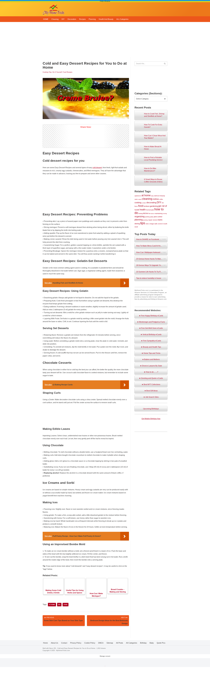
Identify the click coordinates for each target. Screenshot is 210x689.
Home (45, 643)
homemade (150, 210)
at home (52, 604)
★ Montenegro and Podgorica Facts (151, 322)
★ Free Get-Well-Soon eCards (151, 328)
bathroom (157, 195)
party (151, 217)
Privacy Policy (75, 643)
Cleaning (55, 19)
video (147, 223)
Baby (152, 643)
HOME (45, 19)
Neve (51, 648)
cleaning (147, 198)
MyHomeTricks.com (63, 650)
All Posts (119, 643)
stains (160, 220)
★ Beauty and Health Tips (151, 347)
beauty (162, 196)
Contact (64, 643)
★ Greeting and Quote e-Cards (151, 378)
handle (137, 210)
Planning (92, 19)
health (143, 209)
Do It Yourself (57, 72)
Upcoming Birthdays (151, 409)
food (65, 604)
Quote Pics (161, 643)
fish (163, 202)
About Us (54, 643)
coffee (161, 199)
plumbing (145, 220)
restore (155, 220)
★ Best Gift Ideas (151, 391)
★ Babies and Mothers (151, 359)
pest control (158, 217)
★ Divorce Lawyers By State (151, 366)
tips (142, 223)
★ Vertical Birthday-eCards (151, 334)
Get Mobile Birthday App (151, 419)
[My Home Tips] (53, 9)
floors (136, 206)
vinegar (151, 224)
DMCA (100, 643)
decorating (151, 202)
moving (165, 213)
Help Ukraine (105, 1)
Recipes (82, 19)
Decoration (72, 19)
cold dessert (97, 167)
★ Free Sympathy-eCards (151, 341)
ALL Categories (122, 19)
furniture (146, 206)
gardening (154, 206)
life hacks (151, 213)
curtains (144, 202)
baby (152, 195)
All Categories (131, 643)
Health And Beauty (106, 19)
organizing (139, 216)
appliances (138, 195)
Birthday (143, 643)
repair (150, 220)
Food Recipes (67, 72)
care (136, 199)
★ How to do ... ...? (151, 372)
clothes (156, 199)
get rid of (162, 206)
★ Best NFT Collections (151, 384)
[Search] (164, 63)
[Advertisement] (105, 40)
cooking (138, 202)
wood (136, 227)
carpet (139, 199)
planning (139, 219)
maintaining (159, 213)
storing (137, 224)
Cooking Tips (47, 72)
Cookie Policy (89, 643)
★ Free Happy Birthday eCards (151, 316)
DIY (63, 19)
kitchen (146, 213)
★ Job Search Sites (151, 397)
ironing (140, 213)
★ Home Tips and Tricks (151, 353)
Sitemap (110, 643)
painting (147, 216)
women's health (162, 223)
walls (156, 224)
